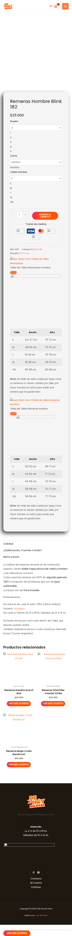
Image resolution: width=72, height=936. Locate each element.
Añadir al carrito (45, 216)
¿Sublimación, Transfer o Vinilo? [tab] (22, 550)
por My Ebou (42, 915)
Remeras (24, 253)
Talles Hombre (18, 172)
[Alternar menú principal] (65, 6)
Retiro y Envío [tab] (11, 557)
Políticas (36, 887)
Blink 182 (38, 249)
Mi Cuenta (36, 882)
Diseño (14, 121)
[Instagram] (33, 872)
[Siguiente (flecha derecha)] (66, 465)
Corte (13, 155)
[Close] (13, 272)
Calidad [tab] (8, 543)
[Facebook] (38, 872)
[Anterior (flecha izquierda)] (6, 465)
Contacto (36, 878)
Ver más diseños (19, 703)
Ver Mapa (19, 608)
